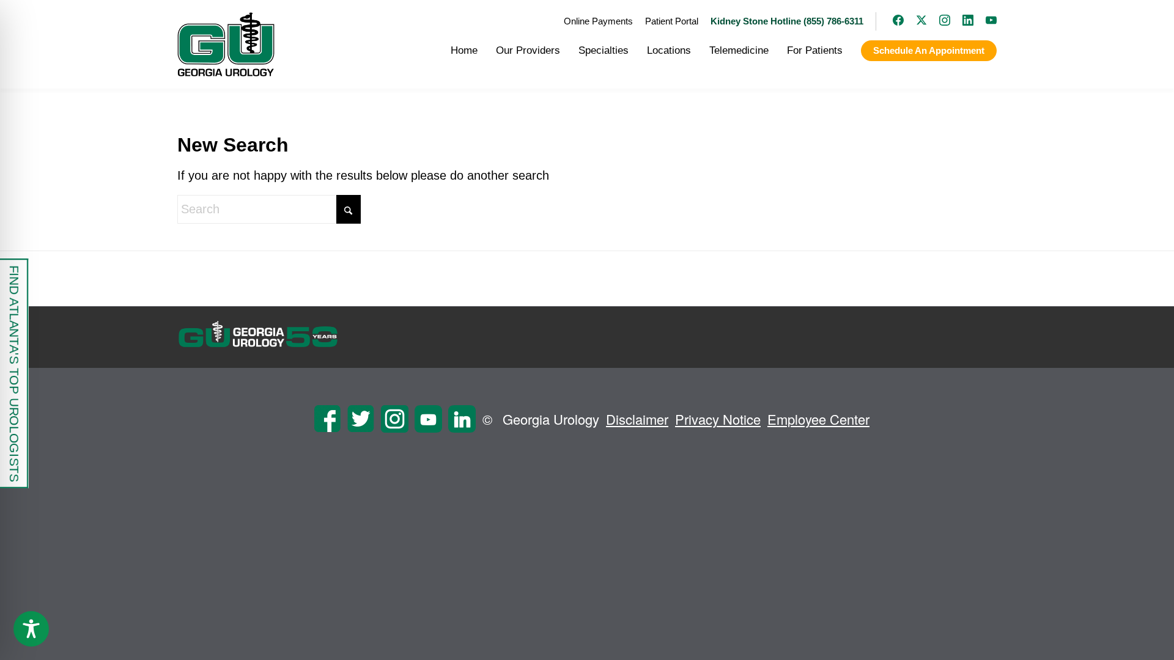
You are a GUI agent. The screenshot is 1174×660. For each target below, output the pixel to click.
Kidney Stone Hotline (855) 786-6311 (787, 21)
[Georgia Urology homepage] (226, 44)
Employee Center (818, 418)
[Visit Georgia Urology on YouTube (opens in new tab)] (985, 21)
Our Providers (528, 50)
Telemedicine (739, 50)
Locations (669, 50)
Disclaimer (637, 418)
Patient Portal (671, 21)
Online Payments (598, 21)
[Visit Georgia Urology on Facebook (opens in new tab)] (892, 21)
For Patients (815, 50)
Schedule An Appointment (928, 50)
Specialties (603, 50)
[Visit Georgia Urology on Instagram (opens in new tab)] (938, 21)
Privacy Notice (718, 418)
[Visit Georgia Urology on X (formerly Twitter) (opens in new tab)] (915, 21)
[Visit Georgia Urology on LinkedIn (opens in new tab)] (961, 21)
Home (464, 50)
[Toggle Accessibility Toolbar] (31, 629)
